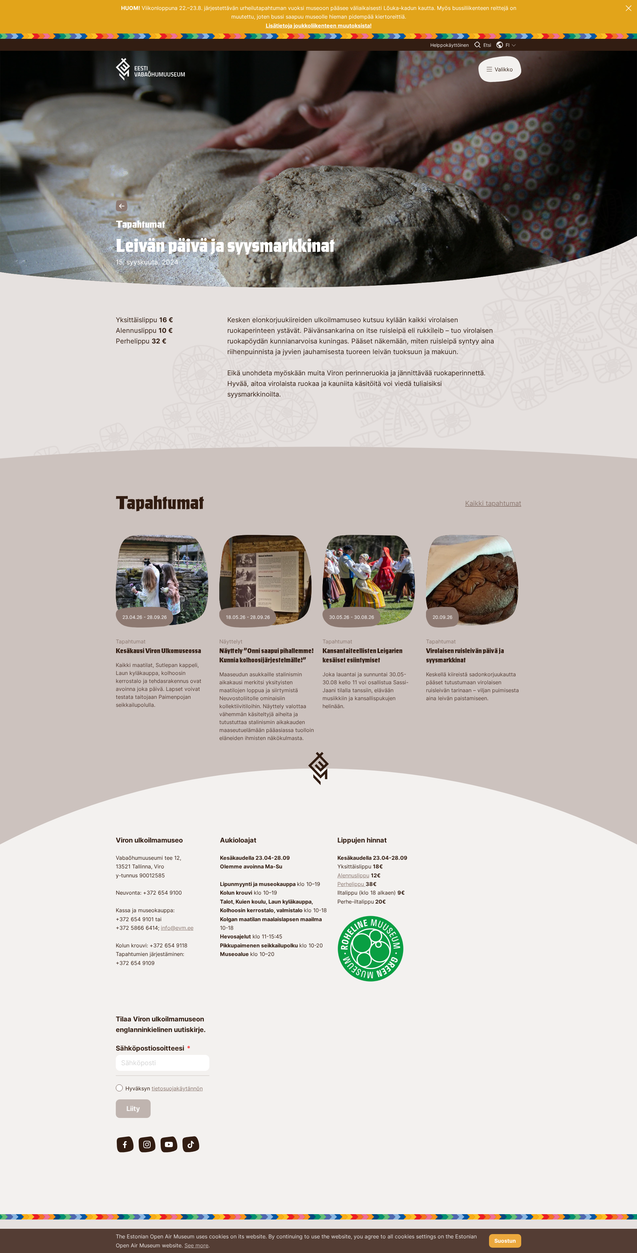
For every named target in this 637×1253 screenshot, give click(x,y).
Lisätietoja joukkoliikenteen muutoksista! (319, 25)
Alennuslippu (353, 875)
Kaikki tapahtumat (493, 503)
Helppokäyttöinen (449, 45)
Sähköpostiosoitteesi (150, 1048)
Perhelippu (351, 884)
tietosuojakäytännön (177, 1088)
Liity (133, 1109)
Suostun (505, 1240)
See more (196, 1245)
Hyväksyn (164, 1088)
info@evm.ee (177, 927)
